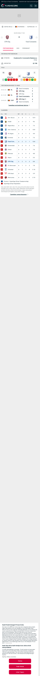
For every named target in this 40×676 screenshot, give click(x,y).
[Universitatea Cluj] (6, 145)
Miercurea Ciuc (12, 177)
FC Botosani (12, 165)
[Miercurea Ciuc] (6, 177)
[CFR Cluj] (6, 161)
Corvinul (10, 137)
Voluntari (10, 169)
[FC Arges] (6, 133)
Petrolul (10, 153)
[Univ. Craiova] (6, 129)
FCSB (9, 121)
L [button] (29, 114)
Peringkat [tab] (26, 48)
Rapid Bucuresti (12, 125)
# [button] (1, 114)
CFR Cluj (7, 42)
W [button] (22, 114)
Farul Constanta (31, 42)
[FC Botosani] (6, 165)
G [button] (33, 114)
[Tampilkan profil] (7, 37)
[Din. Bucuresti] (6, 118)
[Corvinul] (6, 137)
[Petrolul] (6, 153)
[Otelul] (6, 149)
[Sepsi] (6, 157)
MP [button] (19, 114)
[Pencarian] (31, 6)
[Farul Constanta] (6, 141)
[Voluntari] (6, 169)
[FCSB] (6, 122)
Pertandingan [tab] (8, 48)
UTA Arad (11, 173)
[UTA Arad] (6, 173)
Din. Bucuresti (12, 118)
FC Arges (11, 133)
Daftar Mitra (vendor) (9, 657)
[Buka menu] (35, 6)
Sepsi (9, 157)
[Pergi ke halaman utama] (11, 5)
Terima (20, 661)
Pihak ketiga (8, 643)
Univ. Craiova (12, 129)
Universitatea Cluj (12, 145)
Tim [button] (6, 114)
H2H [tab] (17, 48)
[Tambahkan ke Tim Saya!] (2, 37)
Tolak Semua (20, 666)
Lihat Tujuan (20, 672)
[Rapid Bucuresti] (6, 125)
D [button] (25, 114)
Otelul (9, 149)
